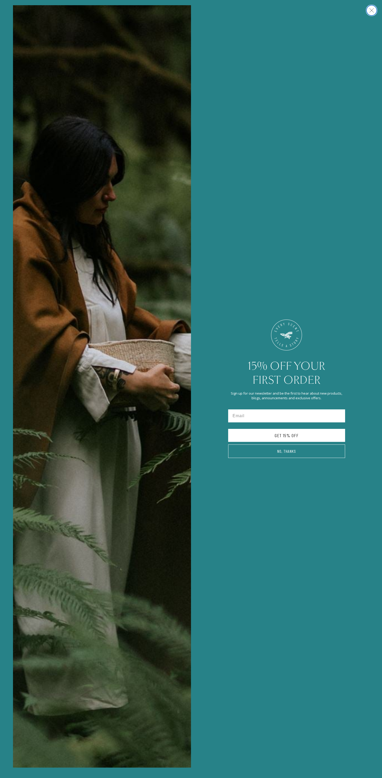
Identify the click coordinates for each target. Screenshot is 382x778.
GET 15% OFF (287, 435)
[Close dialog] (371, 10)
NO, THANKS (286, 451)
